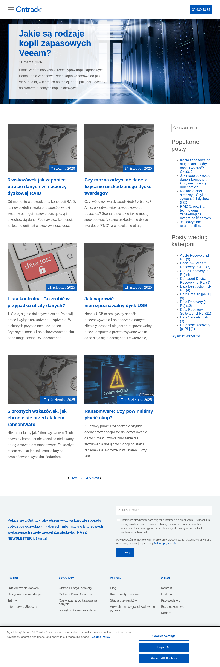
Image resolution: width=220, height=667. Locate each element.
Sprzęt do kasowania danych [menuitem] (79, 610)
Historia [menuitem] (166, 594)
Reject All (163, 647)
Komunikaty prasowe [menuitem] (125, 594)
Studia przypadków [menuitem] (123, 600)
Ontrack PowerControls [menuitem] (75, 594)
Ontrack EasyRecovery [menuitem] (75, 588)
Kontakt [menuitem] (166, 588)
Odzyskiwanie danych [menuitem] (23, 588)
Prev (73, 478)
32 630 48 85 (201, 9)
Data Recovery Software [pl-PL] (195, 311)
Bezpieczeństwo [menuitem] (172, 606)
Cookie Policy (101, 636)
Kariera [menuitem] (166, 613)
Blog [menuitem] (113, 588)
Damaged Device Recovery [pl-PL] (195, 280)
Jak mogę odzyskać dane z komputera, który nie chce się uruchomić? (195, 181)
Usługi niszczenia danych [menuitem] (25, 594)
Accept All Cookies (164, 658)
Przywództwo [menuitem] (170, 600)
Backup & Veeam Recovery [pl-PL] (195, 265)
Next (96, 478)
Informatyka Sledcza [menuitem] (22, 606)
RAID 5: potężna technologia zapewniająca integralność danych (195, 212)
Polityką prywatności (165, 543)
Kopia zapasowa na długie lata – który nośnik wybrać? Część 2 (195, 166)
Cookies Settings (163, 636)
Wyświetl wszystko (185, 336)
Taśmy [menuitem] (12, 600)
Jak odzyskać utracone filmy (190, 224)
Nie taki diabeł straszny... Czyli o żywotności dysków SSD (194, 196)
